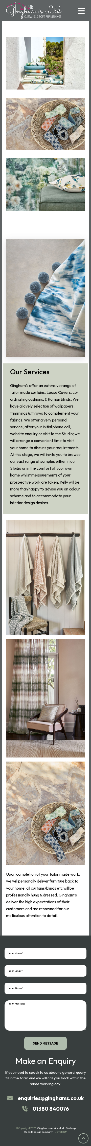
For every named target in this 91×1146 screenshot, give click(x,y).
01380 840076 (51, 1108)
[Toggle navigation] (81, 10)
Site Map (71, 1128)
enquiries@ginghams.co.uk (51, 1098)
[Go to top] (83, 1138)
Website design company (38, 1132)
